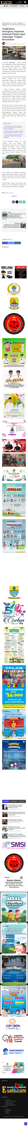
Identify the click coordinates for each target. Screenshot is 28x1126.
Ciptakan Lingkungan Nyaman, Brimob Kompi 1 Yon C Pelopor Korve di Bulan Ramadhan (13, 136)
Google (5, 243)
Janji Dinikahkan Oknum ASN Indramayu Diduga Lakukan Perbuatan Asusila (15, 806)
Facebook (17, 243)
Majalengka (6, 192)
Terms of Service (9, 1103)
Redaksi (7, 1111)
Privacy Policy (9, 1102)
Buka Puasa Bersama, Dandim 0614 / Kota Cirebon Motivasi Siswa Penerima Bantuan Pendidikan (13, 127)
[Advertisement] (14, 569)
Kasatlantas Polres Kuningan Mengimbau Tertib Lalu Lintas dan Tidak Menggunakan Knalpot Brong (17, 835)
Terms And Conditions (11, 1101)
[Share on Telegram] (20, 201)
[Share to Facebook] (13, 201)
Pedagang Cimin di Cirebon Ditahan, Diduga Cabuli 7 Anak (15, 820)
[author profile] (3, 43)
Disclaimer (8, 1100)
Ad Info (7, 1113)
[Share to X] (16, 201)
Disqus (11, 243)
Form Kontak (9, 1110)
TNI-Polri (11, 192)
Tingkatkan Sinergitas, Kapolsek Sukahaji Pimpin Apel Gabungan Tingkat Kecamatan (13, 34)
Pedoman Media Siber (11, 1105)
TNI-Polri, (23, 43)
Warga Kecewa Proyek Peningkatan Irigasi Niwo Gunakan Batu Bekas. (16, 828)
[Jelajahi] (25, 2)
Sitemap (7, 1109)
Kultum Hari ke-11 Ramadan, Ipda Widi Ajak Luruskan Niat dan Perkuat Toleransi (13, 131)
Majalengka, (18, 43)
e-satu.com (6, 1116)
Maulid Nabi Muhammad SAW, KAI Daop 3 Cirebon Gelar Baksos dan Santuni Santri (16, 813)
